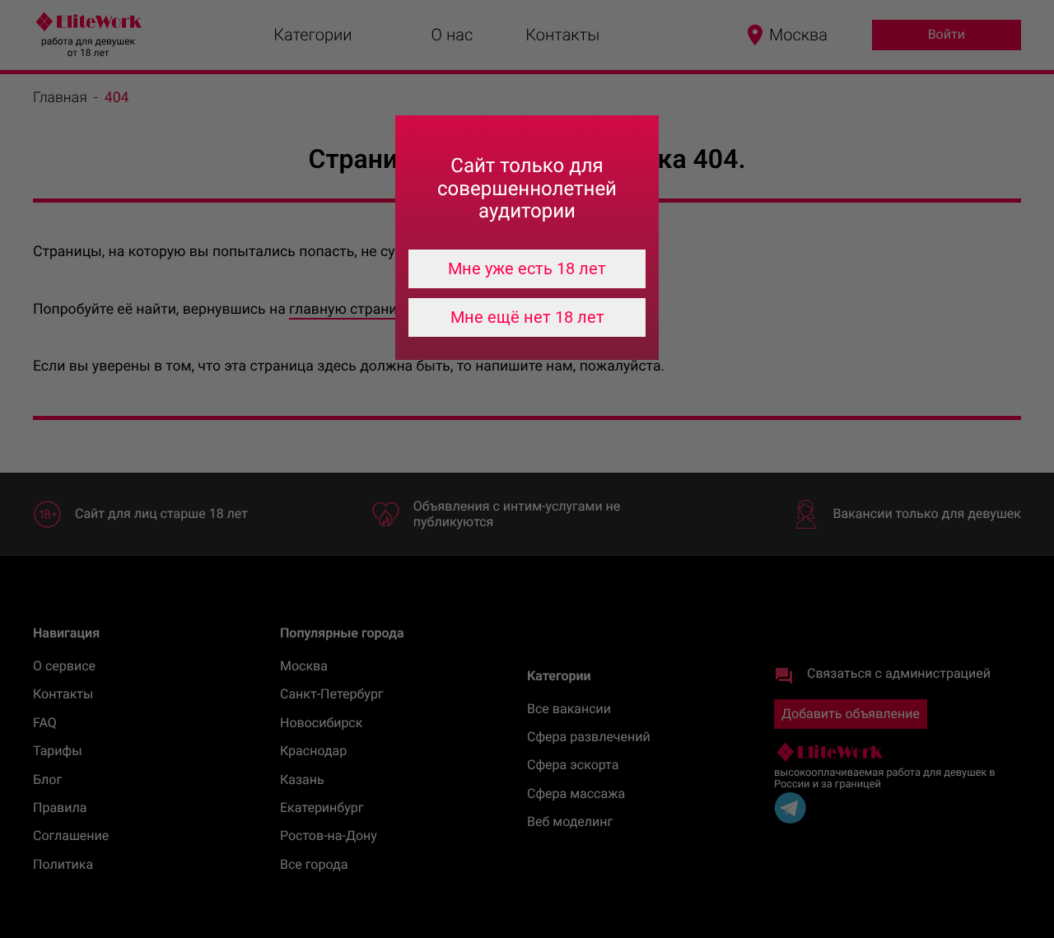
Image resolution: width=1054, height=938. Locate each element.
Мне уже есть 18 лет (527, 268)
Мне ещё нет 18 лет (527, 317)
